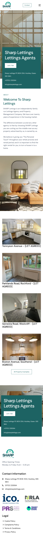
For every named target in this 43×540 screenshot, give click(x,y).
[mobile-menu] (38, 5)
